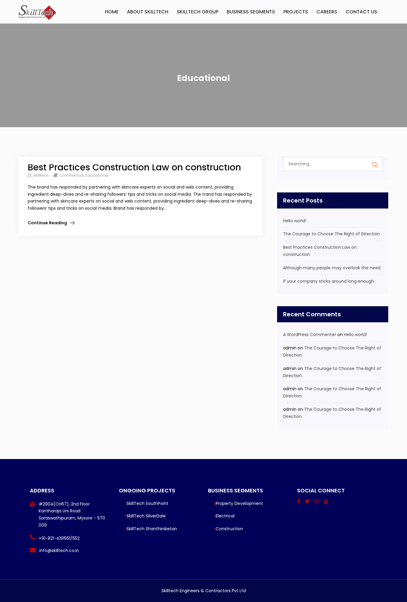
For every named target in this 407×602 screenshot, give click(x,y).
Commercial (71, 175)
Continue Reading (47, 223)
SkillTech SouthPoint (147, 503)
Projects (295, 11)
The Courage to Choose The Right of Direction (331, 234)
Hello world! (294, 221)
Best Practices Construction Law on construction (134, 167)
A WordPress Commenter (309, 334)
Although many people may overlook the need (331, 268)
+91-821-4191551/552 (59, 538)
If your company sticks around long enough (328, 281)
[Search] (374, 165)
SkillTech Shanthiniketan (152, 529)
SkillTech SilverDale (146, 516)
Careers (326, 11)
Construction (229, 529)
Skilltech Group (197, 11)
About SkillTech (147, 11)
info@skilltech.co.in (59, 550)
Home (112, 11)
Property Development (239, 503)
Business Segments (251, 11)
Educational (97, 175)
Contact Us (361, 11)
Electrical (225, 516)
